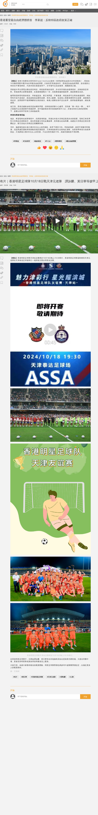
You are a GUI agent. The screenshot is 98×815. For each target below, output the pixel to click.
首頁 (2, 11)
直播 (13, 11)
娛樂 (52, 11)
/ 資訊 (5, 15)
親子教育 (40, 11)
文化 (33, 11)
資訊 (18, 11)
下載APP (75, 4)
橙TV (7, 11)
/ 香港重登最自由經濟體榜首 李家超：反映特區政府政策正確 (29, 15)
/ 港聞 (9, 15)
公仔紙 (58, 11)
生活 (47, 11)
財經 (28, 11)
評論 (23, 11)
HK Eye (65, 11)
